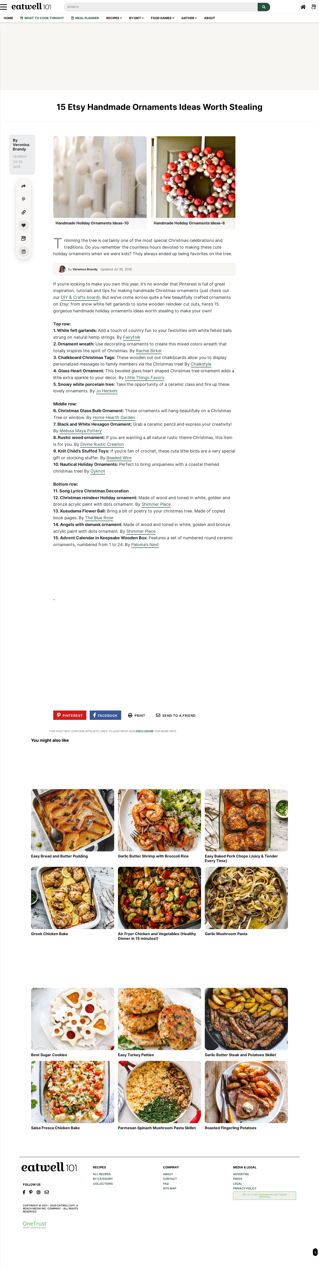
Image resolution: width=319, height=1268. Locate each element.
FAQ (166, 1183)
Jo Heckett (107, 391)
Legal (237, 1183)
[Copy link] (23, 212)
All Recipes (102, 1174)
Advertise (241, 1174)
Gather (188, 18)
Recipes (113, 18)
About (209, 18)
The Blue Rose (99, 518)
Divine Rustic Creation (102, 444)
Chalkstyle (201, 364)
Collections (103, 1183)
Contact (170, 1179)
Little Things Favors (144, 377)
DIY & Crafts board (79, 297)
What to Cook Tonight (43, 18)
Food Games (161, 18)
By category (103, 1179)
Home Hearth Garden (114, 417)
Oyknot (97, 471)
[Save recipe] (23, 225)
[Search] (264, 7)
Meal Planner (86, 18)
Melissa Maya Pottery (81, 431)
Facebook (106, 716)
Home (8, 18)
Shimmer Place (156, 504)
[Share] (23, 186)
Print (139, 716)
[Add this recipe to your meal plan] (23, 251)
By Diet (135, 18)
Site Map (169, 1188)
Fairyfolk (131, 337)
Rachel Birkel (148, 351)
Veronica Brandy (21, 147)
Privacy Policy (244, 1188)
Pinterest (72, 716)
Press (237, 1179)
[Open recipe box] (23, 238)
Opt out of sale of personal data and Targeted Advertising (265, 1195)
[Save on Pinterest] (23, 199)
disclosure (144, 731)
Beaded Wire (118, 458)
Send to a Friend (178, 716)
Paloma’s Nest (145, 544)
